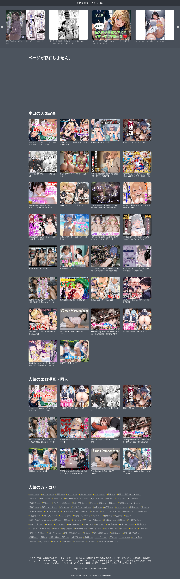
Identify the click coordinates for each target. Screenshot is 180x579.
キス (49, 524)
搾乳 (56, 529)
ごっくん (125, 537)
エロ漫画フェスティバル (90, 3)
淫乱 (33, 541)
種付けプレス (134, 520)
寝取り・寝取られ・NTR (129, 494)
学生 (46, 503)
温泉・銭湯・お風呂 (59, 537)
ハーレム (142, 511)
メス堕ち (60, 524)
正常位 (34, 507)
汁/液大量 (112, 524)
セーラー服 (81, 529)
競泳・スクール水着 (110, 511)
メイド (100, 524)
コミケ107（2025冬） (40, 529)
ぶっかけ (99, 494)
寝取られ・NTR (37, 533)
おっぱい (48, 494)
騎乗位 (123, 503)
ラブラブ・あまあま (81, 507)
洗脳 (128, 516)
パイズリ (85, 494)
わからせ (67, 529)
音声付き (79, 541)
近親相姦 (116, 533)
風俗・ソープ (111, 529)
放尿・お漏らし (100, 533)
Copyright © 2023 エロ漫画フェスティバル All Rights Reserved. (90, 575)
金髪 (67, 520)
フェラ (72, 494)
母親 (55, 541)
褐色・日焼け (36, 524)
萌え (118, 516)
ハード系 (137, 537)
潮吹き (134, 507)
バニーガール (54, 533)
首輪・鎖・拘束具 (132, 533)
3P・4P (133, 499)
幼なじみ (44, 541)
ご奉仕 (143, 529)
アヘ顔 (120, 499)
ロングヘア (101, 537)
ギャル (64, 507)
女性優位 (77, 537)
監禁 (108, 516)
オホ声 (91, 541)
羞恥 (94, 511)
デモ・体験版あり (72, 533)
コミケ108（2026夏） (108, 541)
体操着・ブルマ (82, 516)
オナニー (121, 507)
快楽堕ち (35, 503)
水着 (98, 507)
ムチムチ (65, 516)
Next (178, 27)
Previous (2, 27)
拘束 (109, 499)
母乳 (44, 537)
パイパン (88, 524)
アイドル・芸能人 (92, 520)
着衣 (102, 503)
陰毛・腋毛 (74, 524)
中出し (34, 494)
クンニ (97, 516)
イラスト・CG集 (61, 503)
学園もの (45, 499)
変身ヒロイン (126, 524)
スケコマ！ (92, 569)
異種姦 (88, 537)
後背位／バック (49, 507)
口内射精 (35, 516)
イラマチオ (36, 511)
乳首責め (141, 524)
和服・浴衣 (95, 529)
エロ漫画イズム (82, 569)
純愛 (133, 529)
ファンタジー (50, 516)
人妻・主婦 (97, 499)
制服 (111, 494)
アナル (57, 499)
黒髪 (57, 520)
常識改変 (66, 541)
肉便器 (108, 507)
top (75, 569)
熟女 (112, 503)
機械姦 (34, 537)
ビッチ (135, 503)
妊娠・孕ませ (80, 503)
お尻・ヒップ (52, 511)
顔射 (121, 520)
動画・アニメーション (40, 520)
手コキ (77, 520)
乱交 (145, 507)
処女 (84, 499)
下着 (87, 533)
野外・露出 (71, 499)
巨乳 (60, 494)
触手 (123, 529)
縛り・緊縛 (81, 511)
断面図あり (110, 520)
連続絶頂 (128, 511)
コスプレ (67, 511)
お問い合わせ (102, 569)
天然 (113, 537)
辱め (33, 499)
